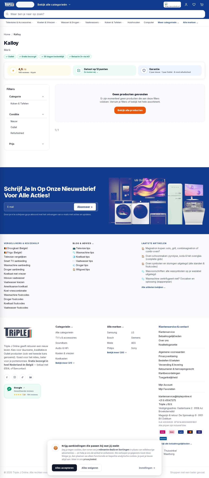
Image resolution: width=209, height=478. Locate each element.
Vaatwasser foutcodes (16, 307)
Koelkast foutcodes (14, 303)
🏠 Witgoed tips (81, 269)
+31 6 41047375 (167, 400)
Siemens (135, 337)
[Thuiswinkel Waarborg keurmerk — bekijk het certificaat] (172, 5)
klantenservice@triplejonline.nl (175, 396)
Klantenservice (167, 332)
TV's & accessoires (66, 337)
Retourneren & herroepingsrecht (176, 369)
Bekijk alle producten (130, 110)
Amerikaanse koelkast (16, 286)
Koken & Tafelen (113, 22)
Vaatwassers (92, 22)
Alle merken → (190, 22)
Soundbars (61, 342)
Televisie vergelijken (15, 256)
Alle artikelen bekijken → (154, 287)
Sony (134, 348)
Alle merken (115, 326)
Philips (110, 348)
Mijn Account (165, 384)
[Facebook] (7, 377)
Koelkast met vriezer (15, 273)
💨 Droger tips (80, 265)
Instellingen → (147, 467)
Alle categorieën (64, 332)
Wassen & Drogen (70, 22)
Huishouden (134, 22)
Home (7, 34)
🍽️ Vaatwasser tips (83, 261)
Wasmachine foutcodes (16, 294)
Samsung (112, 332)
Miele (110, 342)
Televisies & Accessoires (18, 22)
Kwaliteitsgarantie (168, 344)
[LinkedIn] (30, 377)
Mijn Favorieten (167, 389)
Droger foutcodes (13, 299)
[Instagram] (15, 377)
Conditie (14, 114)
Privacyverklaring (168, 356)
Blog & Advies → (83, 243)
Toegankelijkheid (168, 377)
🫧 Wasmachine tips (83, 252)
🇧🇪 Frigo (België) (13, 252)
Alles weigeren (90, 467)
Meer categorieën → (168, 22)
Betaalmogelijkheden (170, 336)
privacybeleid (89, 459)
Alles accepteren (64, 467)
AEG (133, 342)
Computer (149, 22)
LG (132, 332)
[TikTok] (22, 377)
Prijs (11, 143)
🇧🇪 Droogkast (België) (16, 248)
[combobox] (104, 14)
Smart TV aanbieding (15, 261)
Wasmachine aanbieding (17, 265)
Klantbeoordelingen (169, 373)
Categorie (15, 96)
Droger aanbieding (14, 269)
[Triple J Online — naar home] (9, 4)
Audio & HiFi (62, 348)
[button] (79, 326)
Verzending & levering (171, 364)
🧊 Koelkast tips (81, 256)
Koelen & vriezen (65, 353)
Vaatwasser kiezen (14, 282)
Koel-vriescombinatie (15, 290)
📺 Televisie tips (81, 248)
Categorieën (64, 326)
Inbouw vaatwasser (14, 278)
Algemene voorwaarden (172, 352)
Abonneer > (85, 206)
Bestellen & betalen (169, 360)
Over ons (164, 340)
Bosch (110, 337)
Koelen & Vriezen (46, 22)
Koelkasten (61, 358)
